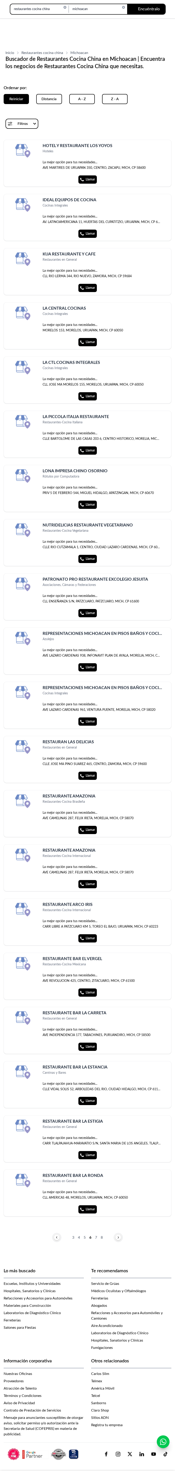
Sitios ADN (100, 1418)
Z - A (115, 99)
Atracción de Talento (20, 1388)
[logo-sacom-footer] (43, 1454)
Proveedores (14, 1381)
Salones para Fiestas (20, 1327)
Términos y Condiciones (22, 1396)
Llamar (90, 179)
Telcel (95, 1396)
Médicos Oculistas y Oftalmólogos (118, 1291)
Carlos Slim (100, 1374)
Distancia (49, 99)
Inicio (9, 53)
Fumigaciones (102, 1348)
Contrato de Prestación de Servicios (32, 1410)
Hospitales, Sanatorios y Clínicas (30, 1291)
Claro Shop (100, 1410)
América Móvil (102, 1388)
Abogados (99, 1305)
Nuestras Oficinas (18, 1374)
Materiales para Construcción (27, 1305)
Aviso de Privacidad (19, 1403)
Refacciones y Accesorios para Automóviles (38, 1298)
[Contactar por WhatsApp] (163, 1441)
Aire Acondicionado (107, 1326)
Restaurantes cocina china (42, 53)
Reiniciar (16, 99)
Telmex (96, 1381)
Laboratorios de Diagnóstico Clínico (32, 1313)
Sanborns (98, 1403)
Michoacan (79, 53)
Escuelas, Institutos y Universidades (32, 1284)
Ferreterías (12, 1320)
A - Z (82, 99)
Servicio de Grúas (105, 1284)
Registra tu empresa (107, 1425)
